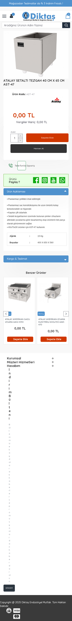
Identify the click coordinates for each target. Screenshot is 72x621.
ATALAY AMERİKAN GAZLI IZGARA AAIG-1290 (17, 320)
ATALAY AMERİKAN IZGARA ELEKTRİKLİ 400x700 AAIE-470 (51, 322)
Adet (13, 132)
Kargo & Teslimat (17, 258)
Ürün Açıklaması (16, 191)
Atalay (41, 314)
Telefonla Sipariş (21, 165)
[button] (6, 313)
